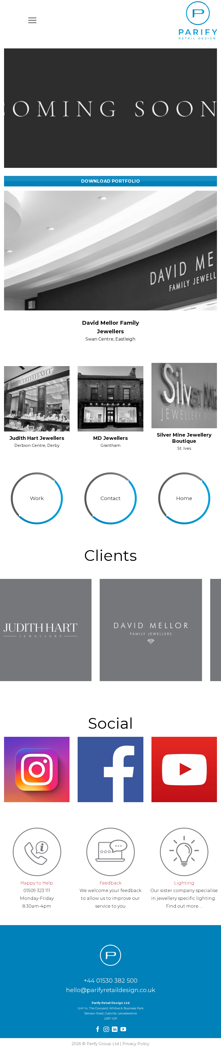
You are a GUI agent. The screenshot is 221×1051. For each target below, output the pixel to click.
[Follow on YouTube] (123, 1030)
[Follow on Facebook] (98, 1030)
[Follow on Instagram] (106, 1030)
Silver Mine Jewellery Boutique (184, 438)
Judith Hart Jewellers (36, 438)
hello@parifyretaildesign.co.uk (110, 989)
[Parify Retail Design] (198, 20)
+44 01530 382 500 (110, 980)
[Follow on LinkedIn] (115, 1030)
